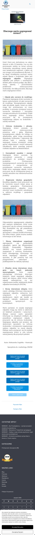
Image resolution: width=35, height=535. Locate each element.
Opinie (3, 484)
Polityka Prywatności (7, 491)
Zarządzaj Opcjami (17, 532)
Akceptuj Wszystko (17, 527)
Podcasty (4, 474)
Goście (4, 480)
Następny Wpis (17, 409)
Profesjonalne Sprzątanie (9, 448)
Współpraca (5, 478)
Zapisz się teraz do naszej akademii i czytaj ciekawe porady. (17, 357)
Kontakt (4, 486)
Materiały (4, 482)
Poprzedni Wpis (17, 404)
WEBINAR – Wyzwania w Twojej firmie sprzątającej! (16, 430)
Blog (3, 472)
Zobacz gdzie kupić (17, 394)
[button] (30, 4)
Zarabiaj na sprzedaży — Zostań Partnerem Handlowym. (17, 365)
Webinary (4, 476)
